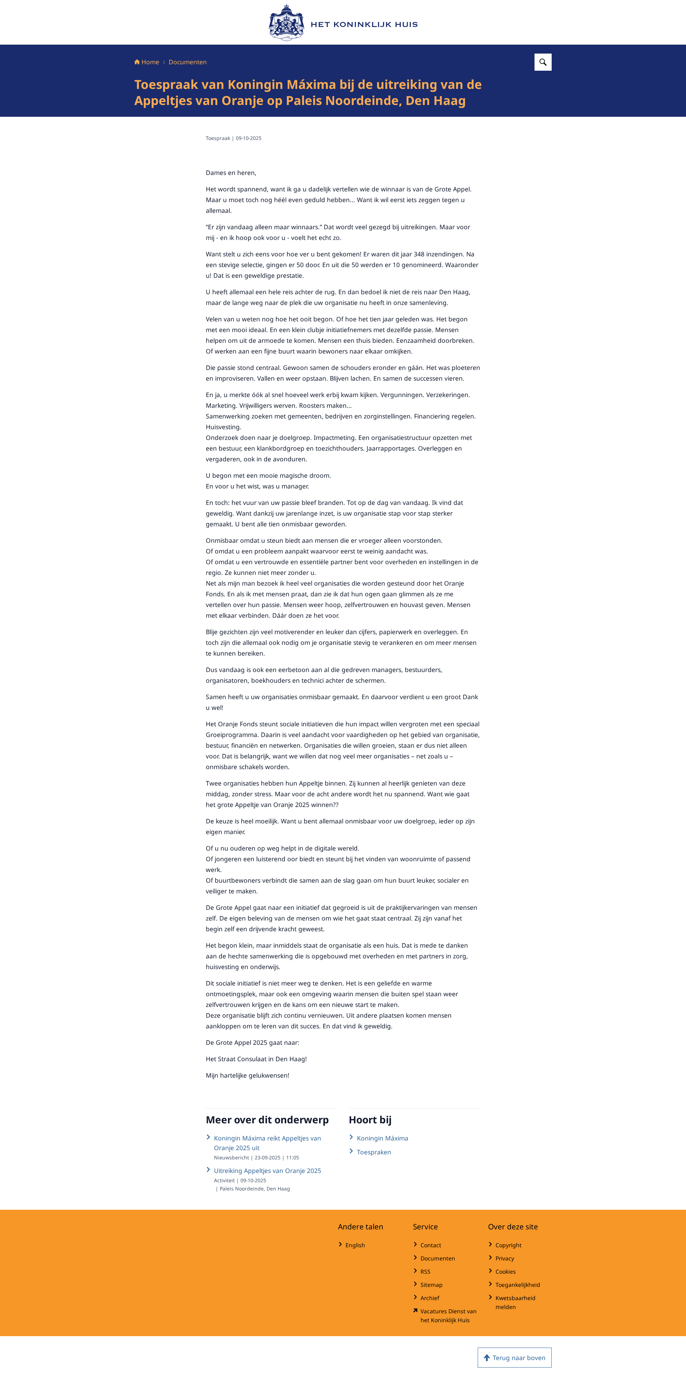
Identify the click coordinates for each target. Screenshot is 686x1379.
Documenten (188, 61)
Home (150, 61)
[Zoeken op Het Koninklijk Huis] (543, 62)
